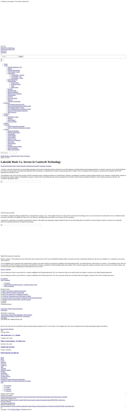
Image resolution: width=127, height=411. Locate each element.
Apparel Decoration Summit (43, 400)
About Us (3, 364)
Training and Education (14, 101)
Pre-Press (10, 96)
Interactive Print (12, 90)
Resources (7, 103)
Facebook (8, 385)
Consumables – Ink (16, 76)
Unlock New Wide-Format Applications (11, 308)
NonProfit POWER (59, 406)
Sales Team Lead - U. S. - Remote (10, 335)
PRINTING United (13, 117)
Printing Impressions (6, 397)
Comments (48, 166)
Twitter (8, 387)
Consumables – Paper (17, 78)
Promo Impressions (56, 397)
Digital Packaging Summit (16, 400)
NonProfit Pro (11, 403)
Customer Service (5, 376)
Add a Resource (12, 112)
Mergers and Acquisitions (15, 93)
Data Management (13, 79)
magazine (16, 126)
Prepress (10, 145)
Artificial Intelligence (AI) (15, 67)
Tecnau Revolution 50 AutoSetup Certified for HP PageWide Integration (22, 298)
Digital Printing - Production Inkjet (10, 156)
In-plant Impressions (17, 397)
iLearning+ (4, 52)
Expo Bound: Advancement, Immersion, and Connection (16, 315)
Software (10, 100)
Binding (10, 68)
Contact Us (4, 365)
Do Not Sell (4, 378)
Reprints (3, 371)
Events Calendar (12, 121)
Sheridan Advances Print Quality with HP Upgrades (16, 299)
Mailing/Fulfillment (13, 92)
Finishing (10, 89)
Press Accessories (12, 98)
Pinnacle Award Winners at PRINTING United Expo (15, 316)
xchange (6, 129)
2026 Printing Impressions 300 (16, 104)
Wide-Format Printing (13, 149)
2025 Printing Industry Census (16, 107)
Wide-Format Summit (29, 400)
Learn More (4, 310)
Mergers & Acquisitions (14, 140)
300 (7, 49)
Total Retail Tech (69, 406)
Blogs (2, 359)
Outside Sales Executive (8, 347)
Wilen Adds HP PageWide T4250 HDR (13, 292)
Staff (2, 367)
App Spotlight (11, 137)
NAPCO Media (15, 409)
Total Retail (4, 403)
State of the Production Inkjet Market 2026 (19, 106)
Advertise (3, 368)
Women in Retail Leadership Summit (21, 406)
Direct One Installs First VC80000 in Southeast (15, 294)
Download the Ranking (7, 329)
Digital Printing (12, 81)
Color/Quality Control (14, 72)
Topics (6, 65)
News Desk (11, 142)
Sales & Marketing (13, 148)
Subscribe (7, 124)
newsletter (19, 128)
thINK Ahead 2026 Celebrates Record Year (14, 291)
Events (6, 115)
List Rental (4, 373)
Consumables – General (17, 75)
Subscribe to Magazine (13, 379)
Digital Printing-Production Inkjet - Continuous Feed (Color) (20, 284)
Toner (12, 86)
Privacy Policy (5, 374)
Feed (2, 382)
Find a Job (3, 51)
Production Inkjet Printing (15, 146)
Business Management (14, 70)
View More (4, 318)
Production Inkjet (15, 84)
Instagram (8, 391)
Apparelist (64, 397)
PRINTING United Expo (8, 48)
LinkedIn (8, 389)
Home (6, 64)
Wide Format (14, 87)
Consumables (11, 73)
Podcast (6, 123)
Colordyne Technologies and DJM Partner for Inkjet (16, 296)
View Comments (5, 280)
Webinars (10, 118)
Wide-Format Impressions (43, 397)
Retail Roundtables (6, 406)
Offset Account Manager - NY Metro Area (13, 341)
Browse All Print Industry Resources (18, 110)
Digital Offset (14, 82)
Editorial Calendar (6, 370)
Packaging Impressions (30, 397)
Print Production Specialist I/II (10, 353)
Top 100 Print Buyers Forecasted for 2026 (19, 109)
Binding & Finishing (13, 131)
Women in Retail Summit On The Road (42, 406)
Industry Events (12, 138)
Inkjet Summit (11, 120)
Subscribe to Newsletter (16, 381)
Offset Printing (12, 95)
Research (6, 114)
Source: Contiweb (6, 269)
